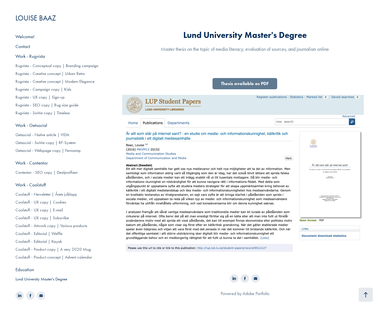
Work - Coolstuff (30, 185)
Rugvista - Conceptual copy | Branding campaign (56, 65)
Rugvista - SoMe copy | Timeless (42, 112)
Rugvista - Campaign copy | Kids (43, 89)
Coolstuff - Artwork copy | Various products (51, 225)
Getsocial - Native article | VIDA (42, 134)
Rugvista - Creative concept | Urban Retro (50, 73)
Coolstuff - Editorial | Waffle (38, 233)
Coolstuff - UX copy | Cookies (40, 202)
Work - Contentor (31, 163)
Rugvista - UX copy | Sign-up (40, 97)
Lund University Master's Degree (41, 279)
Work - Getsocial (31, 125)
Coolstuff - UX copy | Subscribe (42, 217)
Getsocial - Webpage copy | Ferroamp (48, 150)
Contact (22, 46)
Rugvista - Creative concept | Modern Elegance (54, 81)
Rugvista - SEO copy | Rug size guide (46, 105)
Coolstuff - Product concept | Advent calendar (53, 257)
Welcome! (25, 36)
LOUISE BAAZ (35, 18)
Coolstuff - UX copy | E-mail (39, 210)
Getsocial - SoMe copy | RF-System (45, 142)
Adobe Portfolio (256, 293)
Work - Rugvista (30, 56)
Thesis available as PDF (245, 83)
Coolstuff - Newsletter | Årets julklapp (46, 194)
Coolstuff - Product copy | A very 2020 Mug (53, 249)
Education (24, 269)
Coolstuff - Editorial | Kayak (38, 241)
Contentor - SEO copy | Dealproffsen (46, 172)
